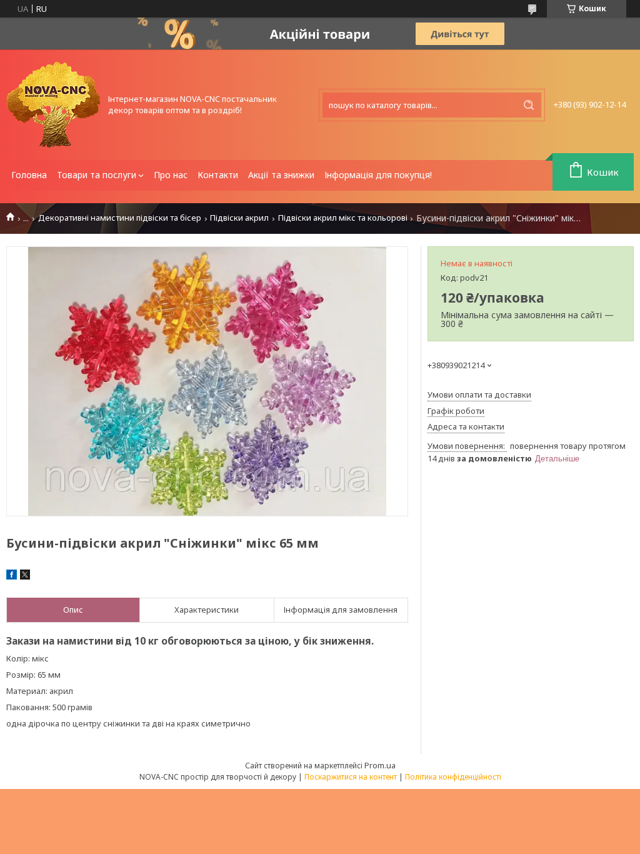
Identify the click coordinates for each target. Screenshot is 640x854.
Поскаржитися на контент (350, 776)
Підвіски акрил (239, 218)
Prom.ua (380, 765)
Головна (29, 175)
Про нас (171, 175)
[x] (25, 576)
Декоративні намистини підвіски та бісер (119, 218)
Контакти (218, 175)
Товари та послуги (96, 175)
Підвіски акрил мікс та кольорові (343, 218)
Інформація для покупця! (378, 175)
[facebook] (11, 576)
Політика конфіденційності (453, 776)
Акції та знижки (281, 175)
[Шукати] (528, 105)
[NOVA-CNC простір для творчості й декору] (53, 105)
